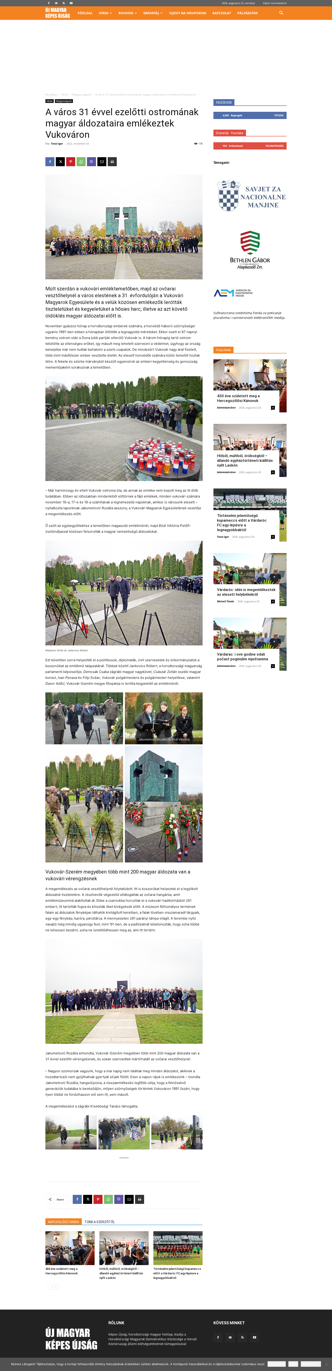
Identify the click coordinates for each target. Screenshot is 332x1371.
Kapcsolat (222, 13)
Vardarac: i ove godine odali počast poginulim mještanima (242, 656)
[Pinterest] (70, 161)
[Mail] (56, 3)
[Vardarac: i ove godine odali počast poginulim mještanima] (250, 644)
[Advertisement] (166, 58)
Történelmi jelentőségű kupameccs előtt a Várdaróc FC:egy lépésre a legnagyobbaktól (177, 1273)
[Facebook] (48, 3)
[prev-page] (48, 1287)
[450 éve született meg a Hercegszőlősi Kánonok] (70, 1248)
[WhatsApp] (81, 161)
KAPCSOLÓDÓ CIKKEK (63, 1222)
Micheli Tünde (225, 601)
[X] (60, 161)
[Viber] (91, 161)
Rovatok (126, 13)
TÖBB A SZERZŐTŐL (99, 1222)
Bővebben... (310, 1364)
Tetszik (278, 115)
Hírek (103, 13)
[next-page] (55, 1287)
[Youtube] (71, 3)
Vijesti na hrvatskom (275, 3)
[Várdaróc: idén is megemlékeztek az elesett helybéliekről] (250, 579)
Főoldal (85, 13)
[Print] (112, 161)
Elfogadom (276, 1364)
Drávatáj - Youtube (229, 133)
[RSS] (63, 3)
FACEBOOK (224, 102)
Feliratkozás (274, 145)
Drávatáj (151, 13)
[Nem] (326, 1364)
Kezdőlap (51, 94)
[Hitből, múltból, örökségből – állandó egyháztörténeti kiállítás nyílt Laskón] (124, 1248)
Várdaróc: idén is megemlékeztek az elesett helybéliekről (246, 592)
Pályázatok (247, 13)
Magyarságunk (81, 94)
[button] (281, 13)
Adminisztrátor (226, 407)
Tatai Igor (57, 143)
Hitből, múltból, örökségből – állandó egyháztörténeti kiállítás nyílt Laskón (121, 1273)
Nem (293, 1364)
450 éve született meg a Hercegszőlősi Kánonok (238, 398)
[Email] (101, 161)
